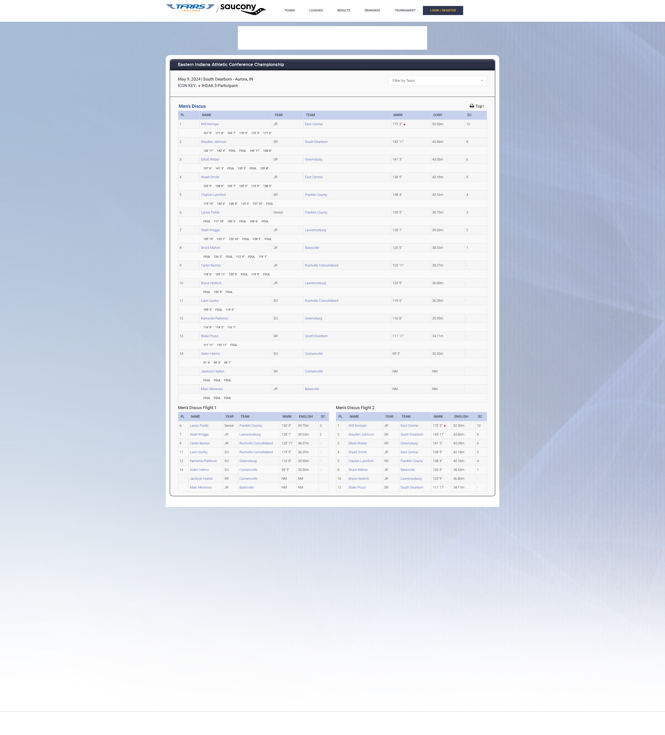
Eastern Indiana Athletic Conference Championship (231, 65)
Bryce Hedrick (211, 283)
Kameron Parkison (214, 318)
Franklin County (316, 195)
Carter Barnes (211, 265)
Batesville (312, 248)
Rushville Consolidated (321, 265)
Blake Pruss (209, 336)
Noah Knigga (210, 230)
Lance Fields (210, 212)
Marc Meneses (212, 389)
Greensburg (313, 159)
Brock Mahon (210, 248)
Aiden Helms (210, 354)
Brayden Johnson (214, 142)
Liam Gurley (210, 301)
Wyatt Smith (210, 177)
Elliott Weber (210, 159)
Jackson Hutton (212, 371)
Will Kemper (210, 124)
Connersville (314, 354)
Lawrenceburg (315, 230)
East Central (314, 124)
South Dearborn (316, 142)
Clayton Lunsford (213, 195)
